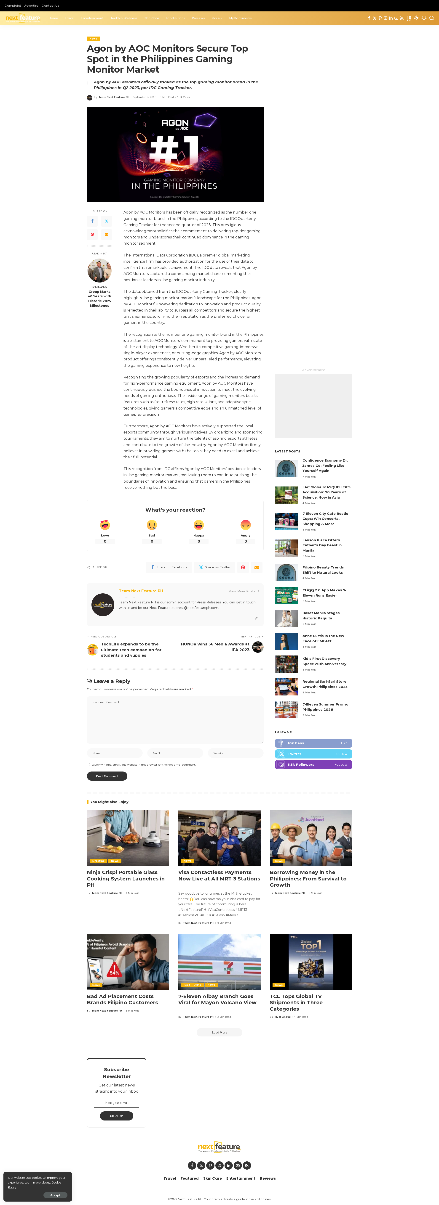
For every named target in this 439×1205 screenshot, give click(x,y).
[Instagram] (386, 18)
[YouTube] (396, 18)
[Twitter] (375, 18)
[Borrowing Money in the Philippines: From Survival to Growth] (311, 838)
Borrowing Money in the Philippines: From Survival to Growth (308, 878)
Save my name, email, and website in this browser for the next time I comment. (143, 764)
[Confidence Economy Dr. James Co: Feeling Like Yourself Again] (286, 468)
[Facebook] (369, 18)
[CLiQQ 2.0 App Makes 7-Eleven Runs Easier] (286, 595)
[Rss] (402, 18)
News (93, 38)
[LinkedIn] (391, 18)
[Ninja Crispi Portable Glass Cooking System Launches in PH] (128, 838)
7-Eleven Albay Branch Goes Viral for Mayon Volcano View (217, 999)
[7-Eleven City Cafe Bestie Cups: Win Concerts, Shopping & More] (286, 521)
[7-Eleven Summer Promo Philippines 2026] (286, 709)
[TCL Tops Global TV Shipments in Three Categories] (311, 962)
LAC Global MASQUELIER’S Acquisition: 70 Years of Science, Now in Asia (326, 492)
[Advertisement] (313, 406)
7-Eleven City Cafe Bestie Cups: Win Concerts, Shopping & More (325, 518)
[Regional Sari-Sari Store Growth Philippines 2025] (286, 686)
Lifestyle (98, 860)
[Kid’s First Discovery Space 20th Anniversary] (286, 664)
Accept (55, 1195)
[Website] (256, 618)
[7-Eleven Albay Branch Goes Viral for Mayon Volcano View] (219, 962)
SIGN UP (116, 1116)
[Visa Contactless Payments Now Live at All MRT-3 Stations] (219, 838)
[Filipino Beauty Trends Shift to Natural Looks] (286, 572)
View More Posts (242, 591)
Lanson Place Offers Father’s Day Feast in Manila (322, 545)
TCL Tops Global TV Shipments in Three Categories (296, 1002)
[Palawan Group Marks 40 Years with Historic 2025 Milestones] (100, 271)
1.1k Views (183, 97)
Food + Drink (192, 984)
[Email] (106, 234)
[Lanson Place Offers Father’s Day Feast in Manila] (286, 548)
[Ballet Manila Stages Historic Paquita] (286, 618)
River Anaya (283, 1016)
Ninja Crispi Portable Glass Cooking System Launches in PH (126, 878)
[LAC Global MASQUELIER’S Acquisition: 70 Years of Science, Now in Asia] (286, 495)
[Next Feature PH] (23, 18)
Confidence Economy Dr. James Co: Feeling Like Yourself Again (325, 465)
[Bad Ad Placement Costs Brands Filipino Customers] (128, 962)
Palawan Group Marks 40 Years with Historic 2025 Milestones (99, 296)
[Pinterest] (380, 18)
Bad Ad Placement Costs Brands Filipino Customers (122, 999)
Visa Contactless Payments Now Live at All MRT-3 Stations (219, 875)
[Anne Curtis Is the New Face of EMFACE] (286, 641)
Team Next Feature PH (114, 97)
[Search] (431, 18)
